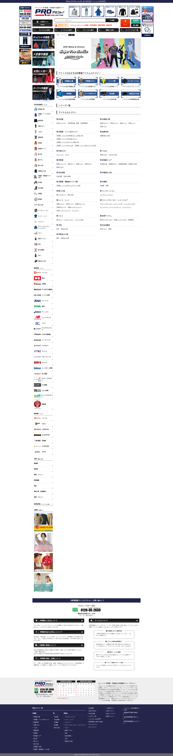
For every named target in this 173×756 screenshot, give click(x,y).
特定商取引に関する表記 (96, 721)
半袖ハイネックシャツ (63, 210)
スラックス (59, 154)
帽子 (57, 238)
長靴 (107, 185)
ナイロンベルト (68, 220)
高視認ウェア (107, 160)
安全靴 (60, 119)
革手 (57, 229)
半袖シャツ (131, 123)
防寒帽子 (131, 220)
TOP (57, 35)
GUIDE (44, 23)
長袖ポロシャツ (80, 204)
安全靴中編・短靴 (73, 123)
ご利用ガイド (110, 708)
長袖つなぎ (103, 154)
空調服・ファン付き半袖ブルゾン (66, 139)
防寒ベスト (79, 164)
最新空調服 (101, 25)
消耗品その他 (63, 234)
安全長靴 (61, 172)
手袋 (60, 225)
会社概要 (91, 708)
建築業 (36, 463)
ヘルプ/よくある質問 (95, 719)
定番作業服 (93, 25)
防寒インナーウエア (120, 220)
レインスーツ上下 (129, 204)
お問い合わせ (92, 711)
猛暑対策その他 (105, 135)
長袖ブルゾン (104, 123)
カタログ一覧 (92, 716)
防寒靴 (56, 725)
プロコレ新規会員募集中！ (115, 641)
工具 (66, 738)
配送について (110, 716)
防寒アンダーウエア (106, 220)
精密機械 (36, 480)
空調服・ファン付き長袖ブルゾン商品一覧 (69, 135)
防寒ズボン (88, 164)
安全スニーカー (61, 123)
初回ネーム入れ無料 (115, 652)
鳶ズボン (36, 741)
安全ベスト (103, 229)
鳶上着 (35, 738)
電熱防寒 (36, 730)
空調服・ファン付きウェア (68, 132)
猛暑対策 (109, 25)
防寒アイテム (107, 216)
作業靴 (104, 182)
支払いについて (110, 713)
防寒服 (60, 160)
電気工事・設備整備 (40, 491)
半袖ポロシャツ (61, 207)
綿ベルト (59, 220)
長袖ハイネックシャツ (75, 207)
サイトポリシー (93, 724)
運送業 (36, 469)
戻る (72, 35)
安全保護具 (106, 225)
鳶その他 (36, 744)
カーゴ (67, 154)
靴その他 (61, 191)
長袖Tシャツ (60, 204)
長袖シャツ (123, 123)
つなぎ (104, 151)
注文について (110, 711)
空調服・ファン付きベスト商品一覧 (67, 142)
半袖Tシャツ (70, 204)
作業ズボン (62, 151)
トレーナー (75, 210)
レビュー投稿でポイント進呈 (114, 662)
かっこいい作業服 (83, 25)
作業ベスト (103, 126)
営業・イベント (38, 474)
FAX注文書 (92, 713)
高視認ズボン (113, 164)
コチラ (129, 646)
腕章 (110, 229)
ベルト (60, 216)
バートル (73, 25)
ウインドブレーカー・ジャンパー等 (111, 204)
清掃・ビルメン (38, 497)
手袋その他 (64, 229)
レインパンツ (127, 207)
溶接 (35, 486)
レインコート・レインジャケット (110, 207)
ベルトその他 (79, 220)
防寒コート (71, 164)
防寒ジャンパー (61, 164)
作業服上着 (106, 119)
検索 (112, 20)
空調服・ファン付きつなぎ (64, 145)
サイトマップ (92, 727)
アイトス (63, 35)
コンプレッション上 (106, 195)
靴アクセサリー (61, 195)
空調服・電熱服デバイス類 (68, 182)
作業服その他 (107, 172)
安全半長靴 (67, 176)
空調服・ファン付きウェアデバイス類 (68, 185)
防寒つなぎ (59, 167)
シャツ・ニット (64, 200)
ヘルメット (68, 722)
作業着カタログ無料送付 (114, 631)
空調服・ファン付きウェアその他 (85, 145)
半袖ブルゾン (114, 123)
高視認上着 (103, 164)
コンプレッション (108, 191)
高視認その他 (132, 164)
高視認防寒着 (122, 164)
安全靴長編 (84, 123)
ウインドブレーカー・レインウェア (115, 200)
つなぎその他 (113, 154)
